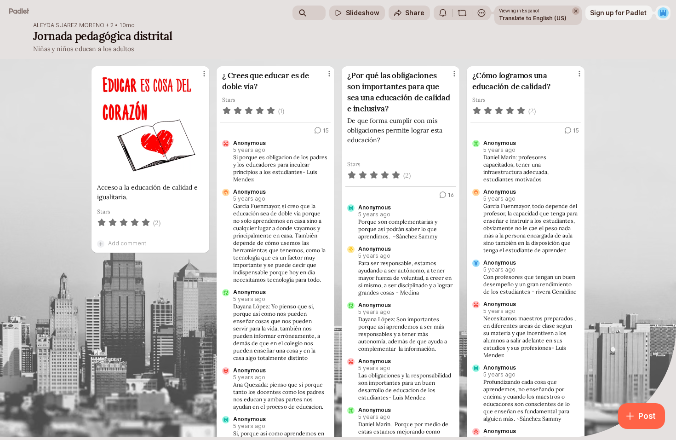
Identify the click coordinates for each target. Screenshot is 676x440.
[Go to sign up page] (663, 13)
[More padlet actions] (481, 13)
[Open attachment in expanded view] (150, 124)
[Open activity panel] (443, 13)
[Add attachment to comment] (101, 243)
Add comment (127, 243)
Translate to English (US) (533, 18)
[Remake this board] (462, 13)
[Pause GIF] (198, 171)
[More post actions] (204, 74)
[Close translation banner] (575, 11)
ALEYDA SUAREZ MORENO (68, 25)
